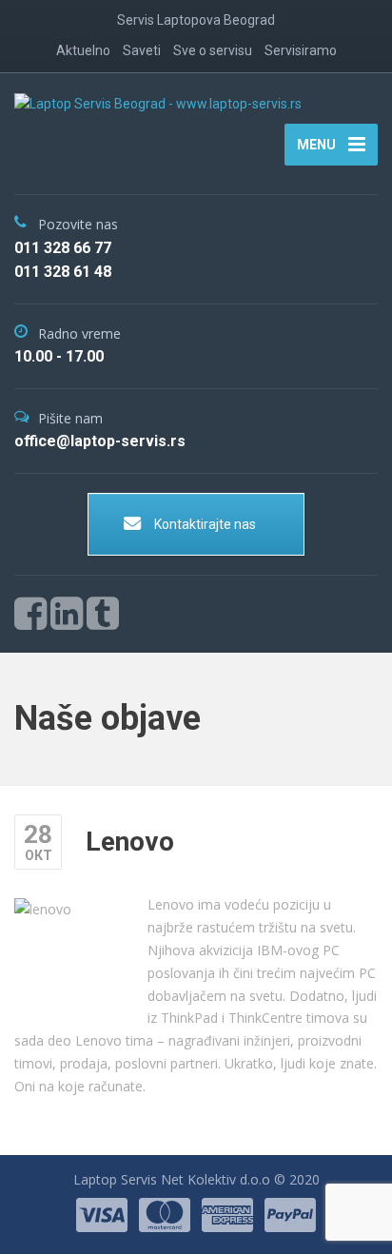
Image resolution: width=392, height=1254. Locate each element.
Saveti (142, 50)
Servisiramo (301, 50)
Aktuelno (83, 50)
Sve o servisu (212, 50)
